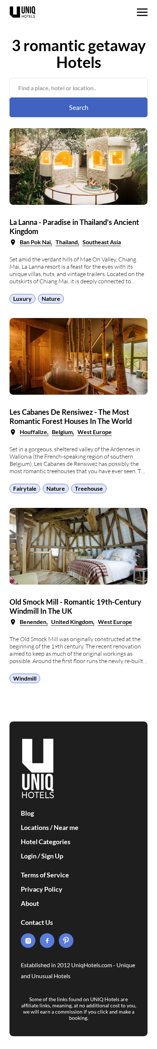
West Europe (94, 431)
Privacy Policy (41, 889)
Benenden (33, 621)
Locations (35, 827)
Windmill (25, 678)
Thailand (66, 241)
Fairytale (25, 488)
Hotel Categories (45, 842)
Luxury (22, 298)
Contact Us (37, 922)
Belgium (62, 431)
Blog (27, 813)
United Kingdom (72, 621)
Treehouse (89, 488)
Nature (51, 298)
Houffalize (33, 431)
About (30, 903)
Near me (66, 827)
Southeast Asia (102, 241)
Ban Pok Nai (35, 241)
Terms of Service (45, 875)
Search (78, 107)
